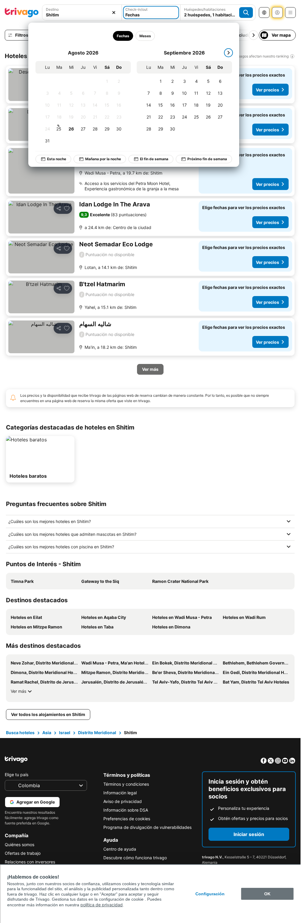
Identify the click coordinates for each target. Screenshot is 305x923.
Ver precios (267, 89)
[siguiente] (228, 52)
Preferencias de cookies (126, 818)
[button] (81, 12)
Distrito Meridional (97, 732)
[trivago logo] (22, 12)
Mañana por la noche (103, 159)
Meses (145, 36)
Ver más (18, 691)
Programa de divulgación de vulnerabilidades (147, 827)
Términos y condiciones (126, 784)
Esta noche (56, 159)
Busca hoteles (20, 732)
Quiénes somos (19, 844)
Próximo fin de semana (207, 159)
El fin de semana (154, 159)
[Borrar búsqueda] (113, 12)
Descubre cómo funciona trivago (135, 857)
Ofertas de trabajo (23, 853)
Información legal (120, 792)
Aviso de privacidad (122, 801)
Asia (46, 732)
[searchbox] (82, 15)
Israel (64, 732)
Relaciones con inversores (30, 861)
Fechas (123, 36)
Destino (52, 9)
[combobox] (82, 12)
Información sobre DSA (125, 810)
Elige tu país (16, 774)
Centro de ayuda (119, 849)
